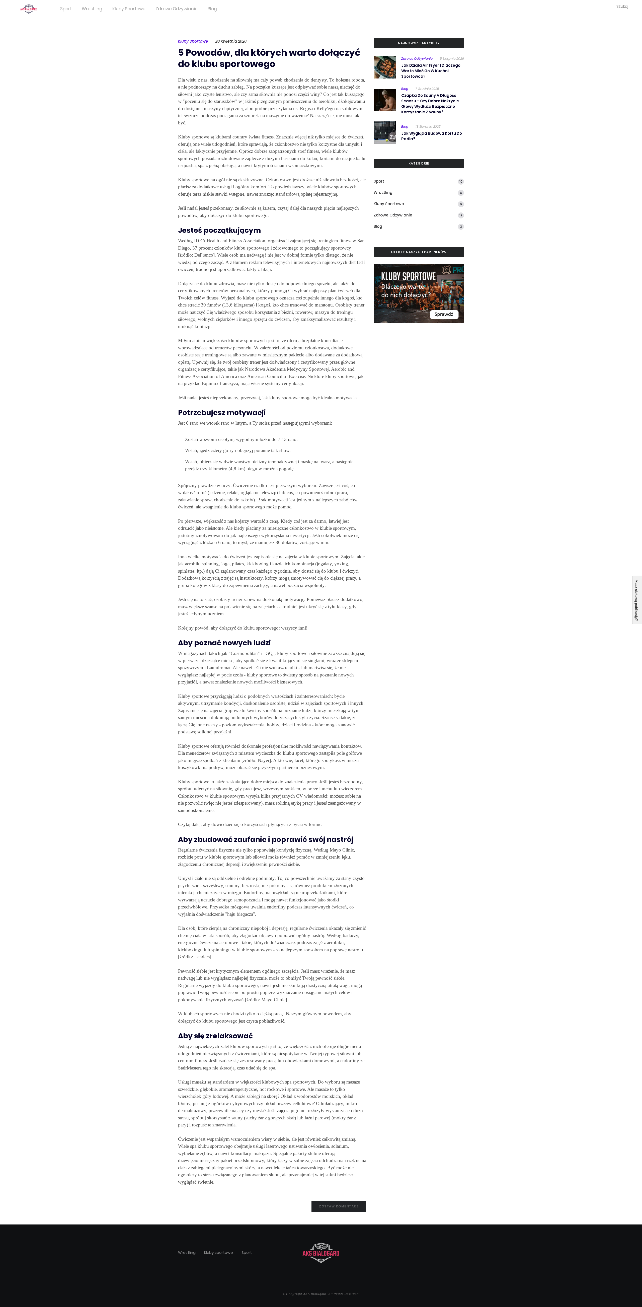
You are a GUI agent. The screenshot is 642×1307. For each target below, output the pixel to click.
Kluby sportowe (128, 9)
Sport (66, 9)
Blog (212, 9)
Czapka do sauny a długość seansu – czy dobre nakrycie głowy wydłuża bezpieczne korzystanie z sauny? (430, 104)
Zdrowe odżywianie (176, 9)
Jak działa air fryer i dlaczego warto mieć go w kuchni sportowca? (430, 71)
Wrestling (92, 9)
